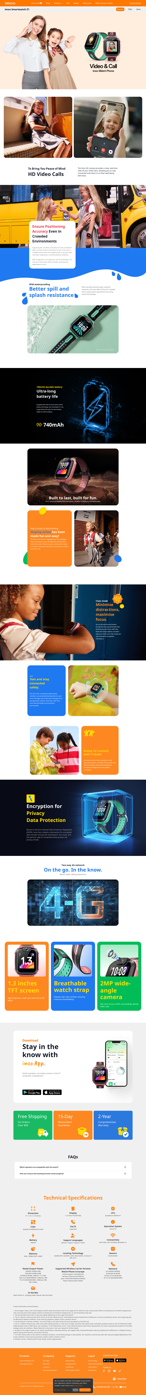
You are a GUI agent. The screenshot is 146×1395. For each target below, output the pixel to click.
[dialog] (73, 1386)
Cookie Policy (92, 1367)
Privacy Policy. (78, 1385)
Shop (48, 3)
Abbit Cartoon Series (104, 3)
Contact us (46, 1367)
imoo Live (35, 3)
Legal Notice (92, 1370)
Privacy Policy (92, 1361)
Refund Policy (70, 1361)
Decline (75, 1390)
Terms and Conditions (95, 1364)
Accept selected (85, 1390)
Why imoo (87, 3)
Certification (70, 1367)
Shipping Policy (71, 1364)
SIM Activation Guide (72, 1370)
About (76, 3)
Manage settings (60, 1390)
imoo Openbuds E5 (26, 1364)
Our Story (46, 1361)
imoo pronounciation (50, 1370)
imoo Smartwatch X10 (27, 1361)
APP (68, 3)
